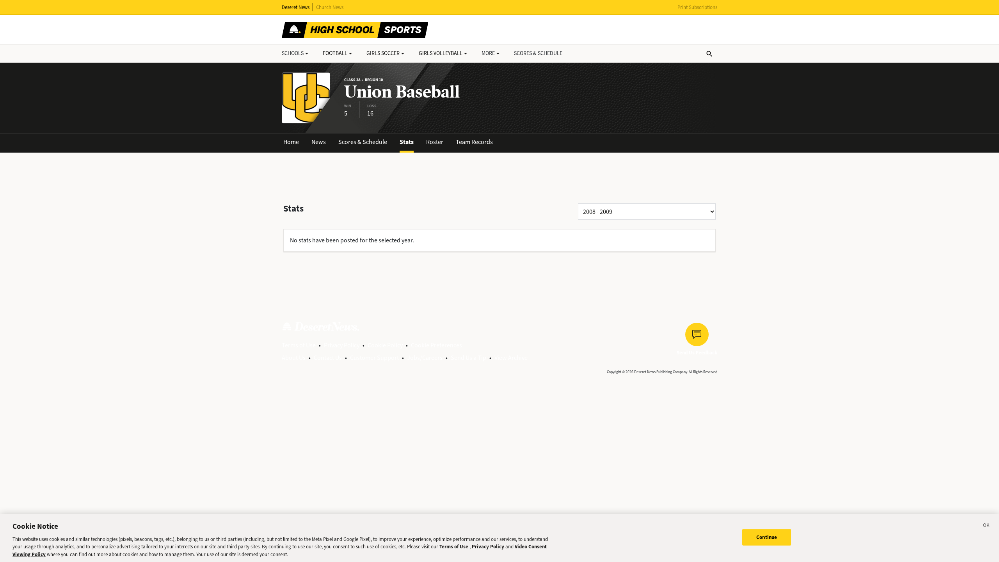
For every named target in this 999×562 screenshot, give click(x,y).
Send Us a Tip (468, 358)
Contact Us (328, 358)
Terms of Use (299, 345)
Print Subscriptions (697, 7)
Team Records (474, 142)
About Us (294, 358)
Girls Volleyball (440, 53)
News (318, 142)
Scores (538, 53)
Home (291, 142)
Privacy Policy (341, 345)
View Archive (511, 358)
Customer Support (374, 358)
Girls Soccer (383, 53)
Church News (329, 7)
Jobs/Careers (425, 358)
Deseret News (295, 7)
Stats (407, 142)
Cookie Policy (385, 345)
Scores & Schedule (362, 142)
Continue (766, 537)
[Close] (986, 526)
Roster (434, 142)
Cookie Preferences (436, 345)
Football (335, 53)
